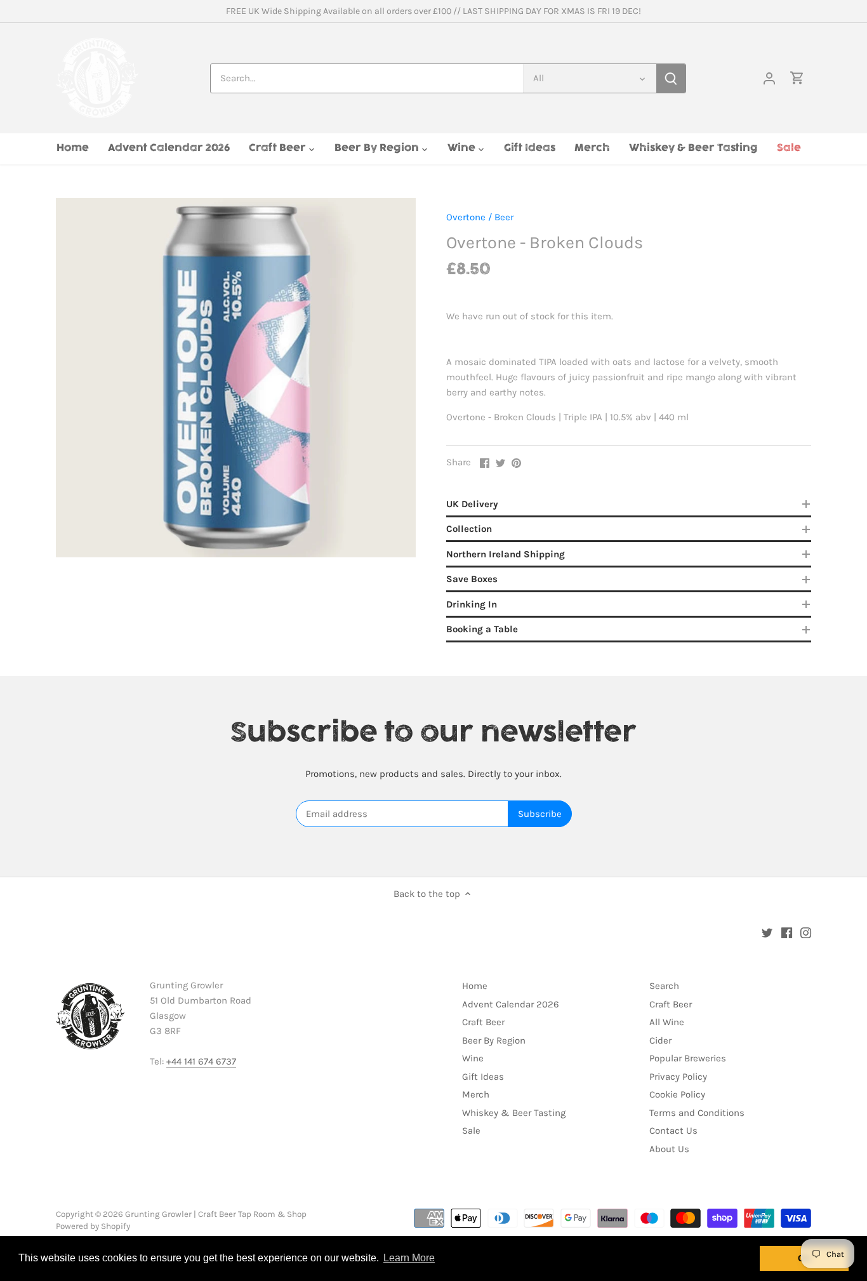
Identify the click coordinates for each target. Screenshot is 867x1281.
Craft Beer (483, 1022)
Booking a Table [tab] (482, 629)
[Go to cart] (797, 78)
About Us (669, 1149)
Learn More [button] (409, 1257)
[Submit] (671, 78)
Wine (473, 1058)
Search (664, 986)
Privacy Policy (678, 1076)
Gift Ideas (483, 1076)
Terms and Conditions (697, 1112)
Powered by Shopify (93, 1226)
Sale (471, 1130)
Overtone (466, 217)
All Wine (666, 1022)
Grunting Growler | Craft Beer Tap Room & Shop (216, 1214)
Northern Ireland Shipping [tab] (505, 554)
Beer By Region (494, 1040)
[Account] (769, 78)
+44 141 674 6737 (201, 1061)
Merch (475, 1094)
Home (474, 986)
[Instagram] (805, 932)
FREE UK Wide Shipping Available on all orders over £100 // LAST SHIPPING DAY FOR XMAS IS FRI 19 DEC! (433, 11)
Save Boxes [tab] (472, 579)
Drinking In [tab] (471, 604)
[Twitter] (767, 932)
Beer (503, 217)
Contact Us (673, 1130)
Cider (660, 1040)
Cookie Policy (677, 1094)
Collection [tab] (469, 528)
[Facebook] (786, 932)
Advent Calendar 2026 (510, 1004)
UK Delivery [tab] (472, 504)
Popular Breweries (687, 1058)
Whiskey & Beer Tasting (514, 1112)
